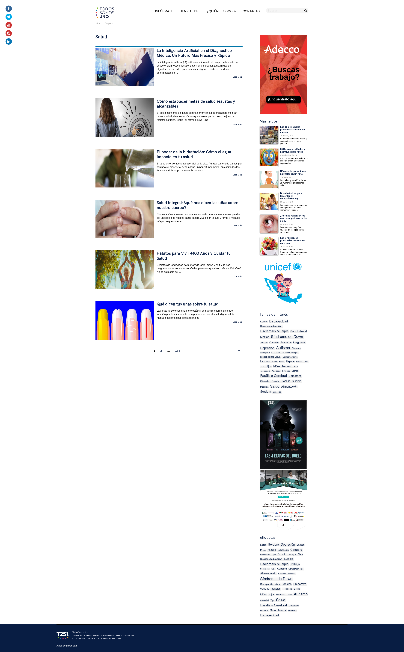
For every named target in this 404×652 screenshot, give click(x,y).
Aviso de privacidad (66, 645)
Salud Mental (298, 331)
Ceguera (299, 342)
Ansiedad (276, 370)
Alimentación (289, 386)
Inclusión (265, 361)
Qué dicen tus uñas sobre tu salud (187, 304)
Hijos (269, 366)
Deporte (290, 361)
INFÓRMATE (164, 11)
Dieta (295, 366)
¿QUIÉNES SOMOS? (221, 11)
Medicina (264, 386)
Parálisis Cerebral (273, 375)
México (264, 337)
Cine (306, 361)
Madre (274, 361)
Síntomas (286, 370)
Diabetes (296, 348)
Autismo (283, 347)
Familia (286, 381)
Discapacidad (278, 321)
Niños (276, 366)
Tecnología (265, 370)
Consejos (277, 391)
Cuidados (274, 342)
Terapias (264, 342)
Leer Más (237, 76)
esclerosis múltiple (290, 352)
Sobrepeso (265, 352)
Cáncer (263, 321)
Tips (262, 366)
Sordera (265, 391)
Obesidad (265, 381)
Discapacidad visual (270, 356)
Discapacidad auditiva (271, 325)
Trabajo (286, 366)
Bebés (299, 361)
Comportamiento (290, 356)
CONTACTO (251, 11)
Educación (286, 342)
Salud (274, 386)
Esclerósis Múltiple (274, 330)
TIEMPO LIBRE (190, 11)
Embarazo (295, 376)
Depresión (267, 347)
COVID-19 (275, 352)
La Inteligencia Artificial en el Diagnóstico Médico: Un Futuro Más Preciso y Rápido (194, 53)
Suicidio (296, 381)
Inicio (97, 23)
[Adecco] (283, 74)
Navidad (276, 381)
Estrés (282, 361)
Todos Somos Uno (80, 632)
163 (178, 350)
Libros (295, 370)
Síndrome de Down (287, 336)
